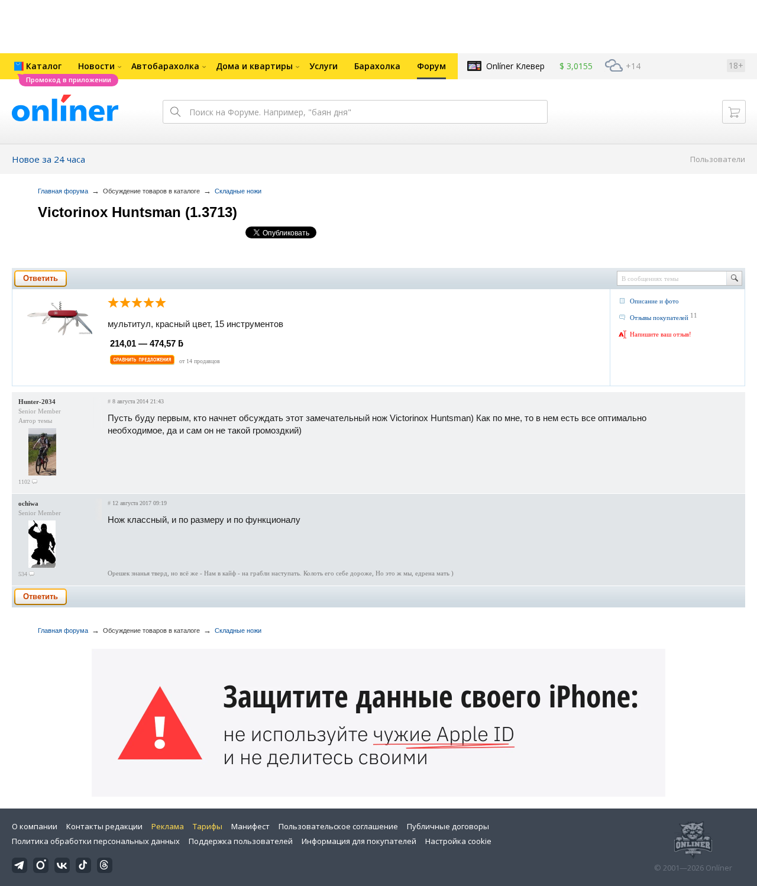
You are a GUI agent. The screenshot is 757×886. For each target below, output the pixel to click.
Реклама (167, 826)
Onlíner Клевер (515, 66)
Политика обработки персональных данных (96, 841)
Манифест (250, 826)
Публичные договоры (448, 826)
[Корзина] (734, 112)
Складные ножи (238, 191)
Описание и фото (654, 301)
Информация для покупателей (359, 841)
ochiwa (28, 503)
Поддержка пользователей (241, 841)
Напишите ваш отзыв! (660, 334)
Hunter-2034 (37, 401)
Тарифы (207, 826)
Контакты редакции (104, 826)
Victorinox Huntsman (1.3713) (137, 212)
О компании (34, 826)
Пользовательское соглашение (338, 826)
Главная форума (63, 191)
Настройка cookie (458, 841)
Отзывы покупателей (659, 317)
